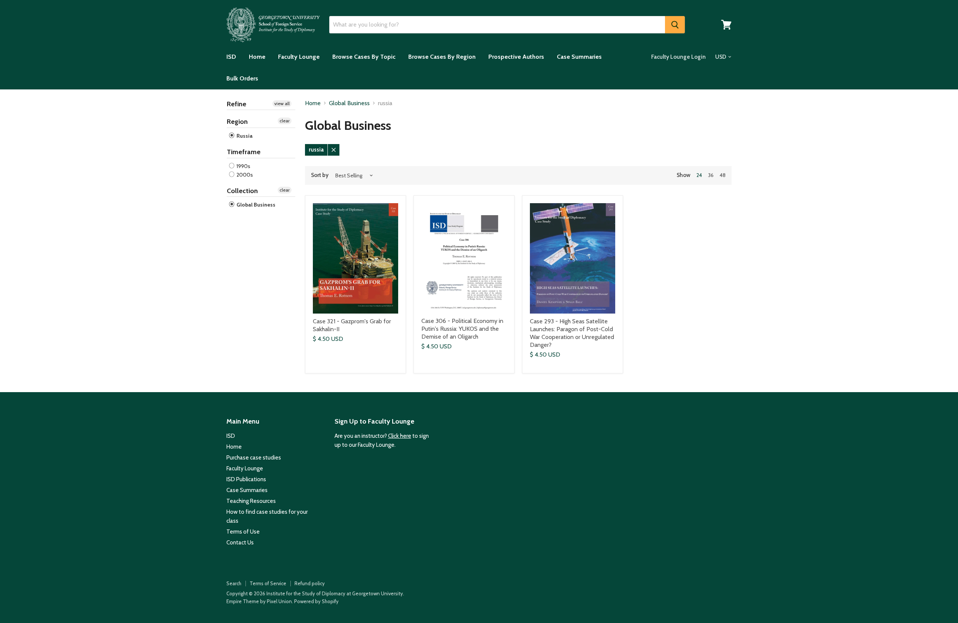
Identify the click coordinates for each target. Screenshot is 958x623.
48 (723, 175)
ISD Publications (246, 479)
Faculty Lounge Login (678, 57)
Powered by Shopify (316, 601)
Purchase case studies (253, 457)
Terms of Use (243, 531)
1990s (242, 166)
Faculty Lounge (299, 56)
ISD (231, 56)
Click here (399, 436)
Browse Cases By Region (442, 56)
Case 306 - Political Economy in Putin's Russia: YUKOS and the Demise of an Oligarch (462, 328)
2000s (244, 174)
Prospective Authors (516, 56)
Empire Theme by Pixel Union (259, 601)
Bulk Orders (242, 78)
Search (233, 583)
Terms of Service (268, 583)
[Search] (675, 24)
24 (699, 175)
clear (285, 120)
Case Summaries (579, 56)
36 (711, 175)
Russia (244, 135)
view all (282, 103)
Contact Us (240, 542)
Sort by (320, 175)
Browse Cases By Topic (364, 56)
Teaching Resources (251, 501)
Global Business (255, 204)
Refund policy (310, 583)
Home (257, 56)
